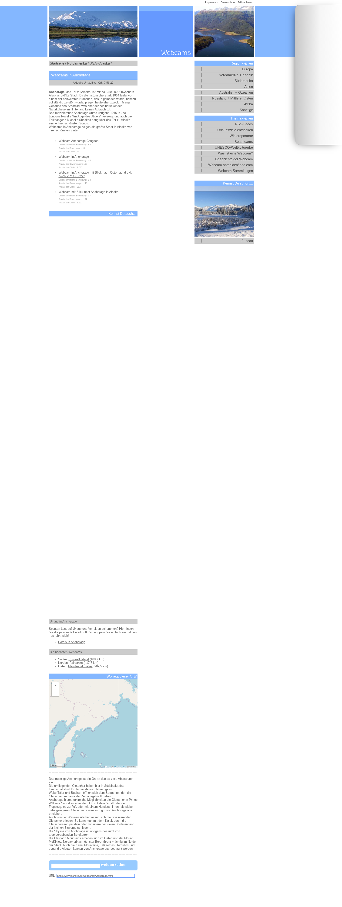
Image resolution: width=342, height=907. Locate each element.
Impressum (211, 2)
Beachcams (244, 142)
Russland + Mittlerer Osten (232, 98)
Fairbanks (76, 662)
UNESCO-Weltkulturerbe (234, 147)
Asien (248, 87)
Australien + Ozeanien (236, 92)
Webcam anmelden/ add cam (230, 165)
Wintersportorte (241, 136)
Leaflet (108, 767)
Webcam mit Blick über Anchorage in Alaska (88, 192)
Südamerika (244, 81)
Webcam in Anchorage (74, 156)
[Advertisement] (318, 75)
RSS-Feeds (244, 124)
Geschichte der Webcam (234, 159)
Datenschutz (228, 2)
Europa (247, 69)
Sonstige (246, 110)
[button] (55, 685)
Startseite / (58, 63)
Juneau (247, 241)
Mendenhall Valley (80, 666)
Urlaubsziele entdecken (235, 130)
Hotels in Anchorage (71, 642)
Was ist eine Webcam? (235, 153)
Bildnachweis (245, 2)
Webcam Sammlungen (235, 171)
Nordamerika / (78, 63)
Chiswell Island (79, 659)
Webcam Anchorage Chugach (78, 141)
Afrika (248, 104)
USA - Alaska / (101, 63)
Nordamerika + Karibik (236, 75)
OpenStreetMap (120, 767)
